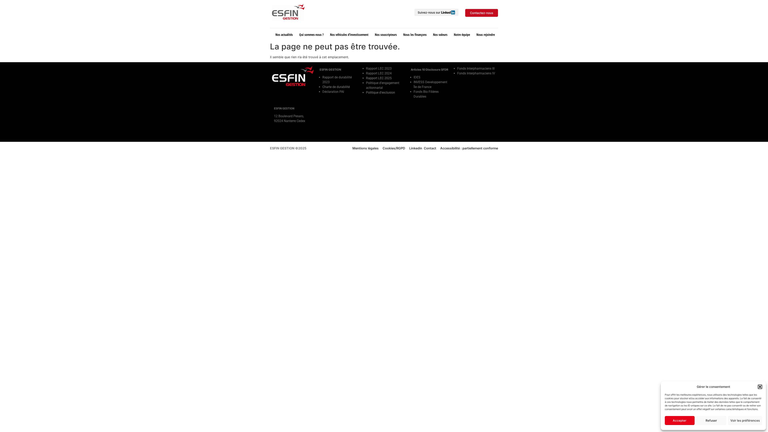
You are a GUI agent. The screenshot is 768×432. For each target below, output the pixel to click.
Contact (430, 148)
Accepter (679, 420)
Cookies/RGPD (394, 148)
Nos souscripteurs (386, 34)
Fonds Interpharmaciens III (476, 68)
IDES (417, 77)
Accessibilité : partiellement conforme (469, 148)
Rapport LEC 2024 (379, 73)
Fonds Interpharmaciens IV (476, 73)
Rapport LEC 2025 (379, 78)
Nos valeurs (440, 34)
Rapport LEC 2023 (379, 68)
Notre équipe (462, 34)
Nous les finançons (415, 34)
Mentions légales (365, 148)
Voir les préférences (745, 420)
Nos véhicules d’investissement (349, 34)
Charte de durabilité (336, 87)
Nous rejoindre (485, 34)
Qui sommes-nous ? (311, 34)
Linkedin (415, 148)
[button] (760, 387)
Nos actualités (284, 34)
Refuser (711, 420)
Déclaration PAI (333, 92)
